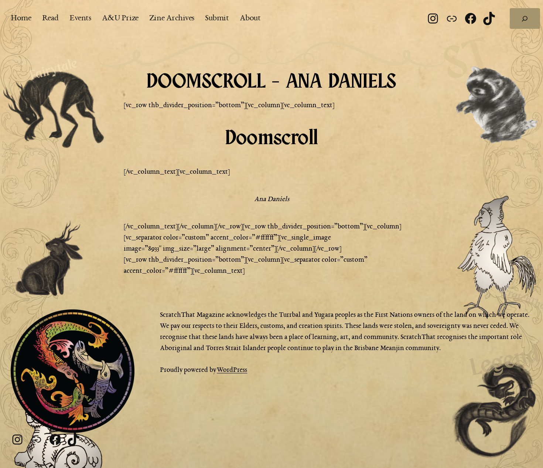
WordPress (232, 370)
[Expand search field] (525, 18)
